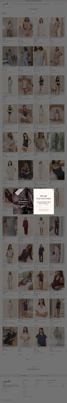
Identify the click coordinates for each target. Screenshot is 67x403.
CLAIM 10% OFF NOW (44, 210)
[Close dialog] (52, 189)
